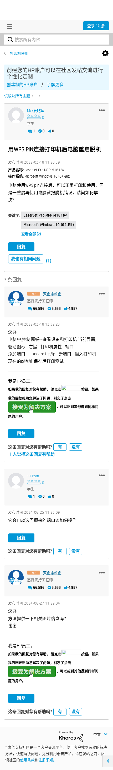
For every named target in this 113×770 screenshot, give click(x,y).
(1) (48, 261)
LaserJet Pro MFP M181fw (45, 215)
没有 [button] (75, 447)
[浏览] (8, 26)
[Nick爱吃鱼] (16, 115)
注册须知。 (47, 760)
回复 (21, 246)
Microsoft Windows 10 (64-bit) (49, 224)
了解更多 (55, 84)
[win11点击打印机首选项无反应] (38, 95)
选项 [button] (105, 53)
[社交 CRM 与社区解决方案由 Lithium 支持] (71, 736)
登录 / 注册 (96, 25)
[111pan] (16, 481)
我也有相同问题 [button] (25, 259)
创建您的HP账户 (22, 84)
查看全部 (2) (31, 234)
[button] (101, 110)
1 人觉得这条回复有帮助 (32, 454)
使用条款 (27, 760)
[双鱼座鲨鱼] (16, 299)
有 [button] (60, 447)
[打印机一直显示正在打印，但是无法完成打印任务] (33, 95)
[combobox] (56, 39)
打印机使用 (19, 53)
